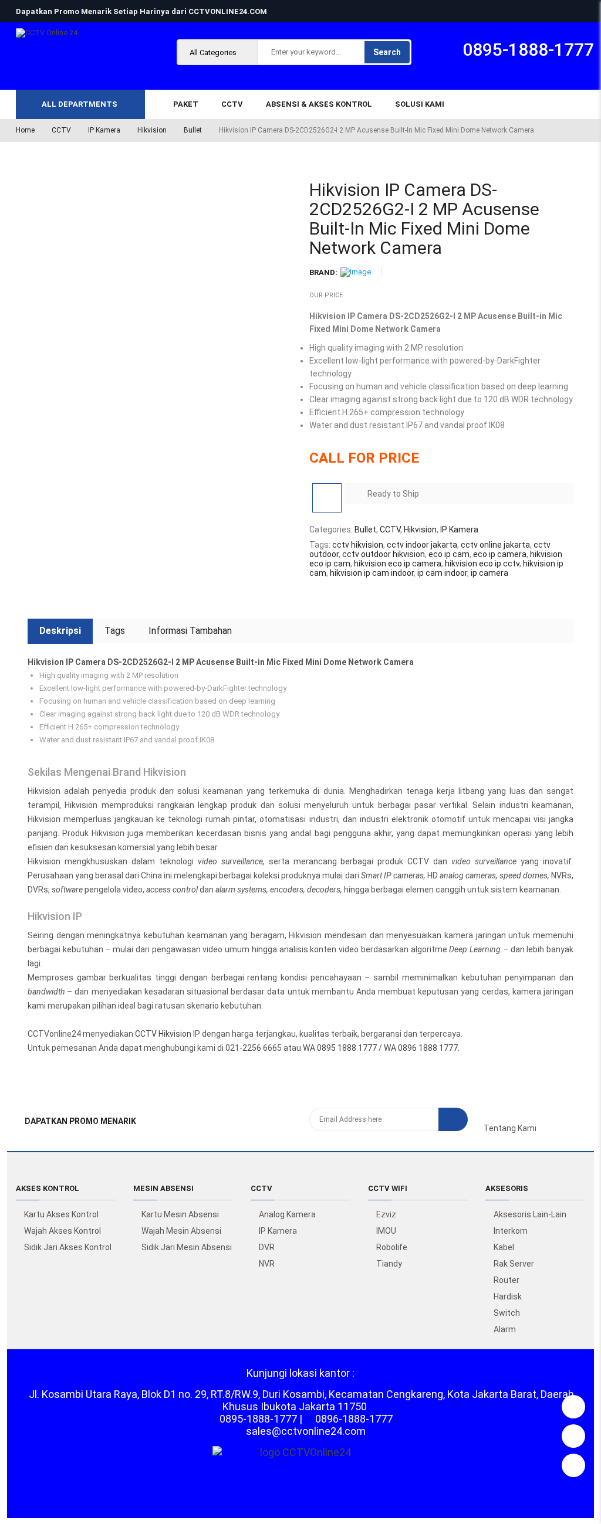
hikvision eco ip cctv (482, 563)
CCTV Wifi (387, 1188)
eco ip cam (449, 554)
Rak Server (514, 1263)
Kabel (504, 1247)
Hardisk (508, 1296)
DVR (267, 1247)
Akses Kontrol (47, 1188)
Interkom (511, 1231)
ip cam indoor (442, 573)
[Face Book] (487, 1119)
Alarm (505, 1329)
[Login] (573, 1404)
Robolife (391, 1247)
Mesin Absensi (163, 1188)
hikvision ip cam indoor (372, 573)
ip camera (489, 573)
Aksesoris (506, 1188)
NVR (267, 1263)
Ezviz (386, 1214)
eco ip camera (499, 554)
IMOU (386, 1231)
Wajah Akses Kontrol (62, 1231)
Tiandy (389, 1263)
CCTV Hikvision (163, 1033)
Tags (114, 630)
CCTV (61, 130)
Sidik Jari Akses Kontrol (68, 1247)
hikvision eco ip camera (397, 563)
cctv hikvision (357, 544)
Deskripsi (60, 630)
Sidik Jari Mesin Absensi (186, 1247)
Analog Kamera (287, 1214)
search (387, 52)
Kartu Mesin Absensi (180, 1214)
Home (25, 130)
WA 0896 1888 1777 (421, 1048)
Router (506, 1280)
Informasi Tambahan (190, 630)
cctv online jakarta (495, 544)
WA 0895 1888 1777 (340, 1048)
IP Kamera (104, 130)
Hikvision (152, 130)
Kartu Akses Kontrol (61, 1214)
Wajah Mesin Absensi (181, 1231)
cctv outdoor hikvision (383, 554)
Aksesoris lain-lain (530, 1214)
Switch (507, 1313)
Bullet (193, 130)
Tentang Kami (510, 1128)
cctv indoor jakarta (422, 544)
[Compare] (327, 497)
